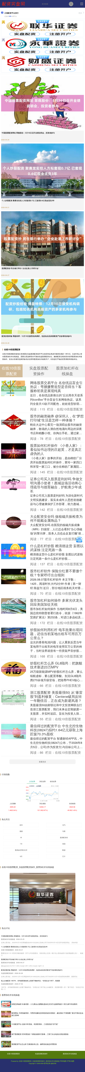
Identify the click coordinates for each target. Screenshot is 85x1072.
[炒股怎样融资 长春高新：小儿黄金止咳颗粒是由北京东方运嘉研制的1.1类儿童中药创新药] (6, 1004)
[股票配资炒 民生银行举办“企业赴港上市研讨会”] (42, 238)
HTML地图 (70, 1061)
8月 (21, 856)
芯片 (63, 856)
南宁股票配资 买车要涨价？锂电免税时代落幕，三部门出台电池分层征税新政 (40, 1034)
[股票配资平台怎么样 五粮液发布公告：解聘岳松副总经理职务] (6, 1044)
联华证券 (47, 1063)
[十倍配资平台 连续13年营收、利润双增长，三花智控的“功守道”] (6, 1024)
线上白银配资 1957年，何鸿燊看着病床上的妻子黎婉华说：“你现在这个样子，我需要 (30, 981)
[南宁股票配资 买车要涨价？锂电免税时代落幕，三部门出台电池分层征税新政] (6, 1034)
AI (21, 837)
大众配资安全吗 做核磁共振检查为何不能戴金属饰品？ (56, 518)
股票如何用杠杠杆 (21, 850)
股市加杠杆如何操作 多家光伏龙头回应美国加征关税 (56, 602)
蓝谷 (21, 825)
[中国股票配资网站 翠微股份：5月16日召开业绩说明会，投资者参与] (42, 103)
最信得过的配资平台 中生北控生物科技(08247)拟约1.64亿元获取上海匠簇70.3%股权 (56, 729)
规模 (21, 831)
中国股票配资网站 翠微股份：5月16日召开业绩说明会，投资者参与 (28, 133)
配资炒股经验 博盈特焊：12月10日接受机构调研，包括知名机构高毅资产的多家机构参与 (37, 336)
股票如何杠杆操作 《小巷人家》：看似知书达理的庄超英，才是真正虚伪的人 (56, 449)
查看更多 (42, 761)
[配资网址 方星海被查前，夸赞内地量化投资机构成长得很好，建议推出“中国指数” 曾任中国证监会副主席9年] (6, 1014)
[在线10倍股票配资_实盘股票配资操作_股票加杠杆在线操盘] (14, 4)
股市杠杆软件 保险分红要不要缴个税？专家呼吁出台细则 (56, 572)
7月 (21, 844)
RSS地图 (63, 1061)
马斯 (63, 831)
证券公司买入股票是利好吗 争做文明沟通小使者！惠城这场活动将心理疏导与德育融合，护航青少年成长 (56, 484)
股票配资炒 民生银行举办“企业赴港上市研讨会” (20, 268)
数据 (63, 850)
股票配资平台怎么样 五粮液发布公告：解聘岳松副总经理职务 (34, 1044)
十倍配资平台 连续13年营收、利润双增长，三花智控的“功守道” (35, 1024)
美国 (63, 844)
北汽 (63, 825)
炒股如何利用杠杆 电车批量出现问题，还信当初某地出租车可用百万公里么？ (56, 633)
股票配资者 (64, 837)
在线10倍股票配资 (13, 1054)
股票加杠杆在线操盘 (70, 1054)
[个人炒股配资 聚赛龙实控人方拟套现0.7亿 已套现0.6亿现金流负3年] (42, 171)
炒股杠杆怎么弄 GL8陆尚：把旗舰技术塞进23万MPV (56, 665)
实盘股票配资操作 (41, 1054)
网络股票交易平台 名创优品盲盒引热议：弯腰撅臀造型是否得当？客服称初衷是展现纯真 (56, 386)
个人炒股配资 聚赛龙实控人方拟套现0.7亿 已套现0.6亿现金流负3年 (28, 200)
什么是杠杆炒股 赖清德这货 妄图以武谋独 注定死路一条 (57, 547)
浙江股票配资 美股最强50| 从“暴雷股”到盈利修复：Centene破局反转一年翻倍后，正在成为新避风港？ (56, 696)
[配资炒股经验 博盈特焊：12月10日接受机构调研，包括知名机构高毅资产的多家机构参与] (42, 306)
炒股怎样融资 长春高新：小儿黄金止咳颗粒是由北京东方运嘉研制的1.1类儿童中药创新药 (44, 1004)
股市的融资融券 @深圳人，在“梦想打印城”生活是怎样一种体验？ (57, 418)
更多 (80, 13)
